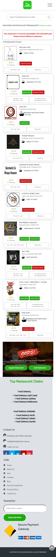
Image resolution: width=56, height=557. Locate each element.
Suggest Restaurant (16, 368)
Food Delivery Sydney (25, 398)
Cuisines (10, 477)
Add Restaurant (40, 368)
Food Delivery (24, 391)
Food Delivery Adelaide (24, 411)
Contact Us (11, 494)
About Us (10, 469)
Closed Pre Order (26, 63)
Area (8, 473)
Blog (8, 481)
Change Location (45, 25)
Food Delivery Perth (25, 415)
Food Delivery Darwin (26, 421)
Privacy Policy (12, 489)
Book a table (26, 92)
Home (9, 465)
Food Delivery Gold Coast (25, 395)
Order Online (25, 123)
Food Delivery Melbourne (25, 401)
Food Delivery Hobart (25, 418)
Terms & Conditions (14, 485)
